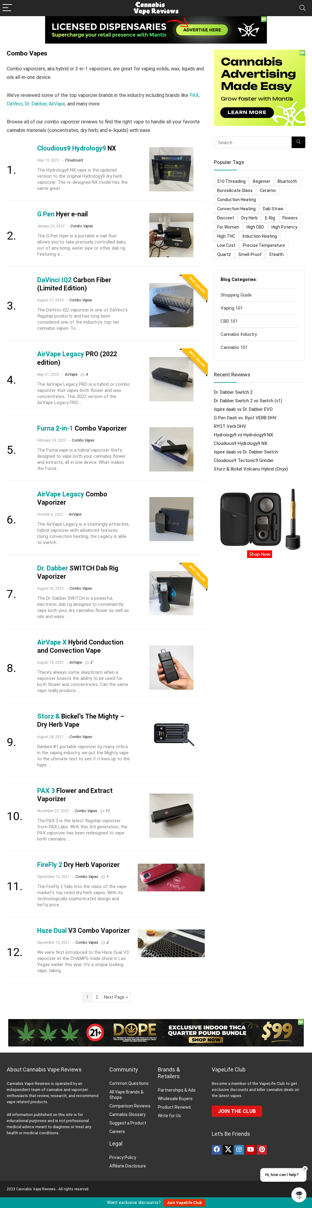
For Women (228, 227)
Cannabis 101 (234, 347)
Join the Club (237, 1111)
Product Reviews (174, 1107)
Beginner (261, 181)
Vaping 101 (232, 308)
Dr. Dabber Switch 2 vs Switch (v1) (248, 400)
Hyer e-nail (62, 214)
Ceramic (268, 190)
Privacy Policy (122, 1157)
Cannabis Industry (239, 334)
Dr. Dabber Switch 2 (233, 392)
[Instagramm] (239, 1150)
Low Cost (226, 245)
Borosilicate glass (235, 190)
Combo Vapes (81, 226)
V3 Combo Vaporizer (83, 930)
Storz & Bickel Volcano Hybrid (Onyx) (251, 469)
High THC (226, 236)
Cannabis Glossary (127, 1114)
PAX (194, 95)
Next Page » (116, 997)
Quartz (224, 254)
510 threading (231, 181)
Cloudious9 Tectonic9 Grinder (244, 460)
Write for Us (169, 1115)
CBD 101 (229, 321)
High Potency (284, 227)
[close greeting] (305, 1168)
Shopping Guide (236, 295)
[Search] (302, 8)
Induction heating (260, 236)
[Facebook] (217, 1150)
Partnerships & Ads (177, 1090)
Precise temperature (264, 245)
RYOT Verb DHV (230, 426)
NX (76, 148)
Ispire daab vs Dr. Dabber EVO (243, 409)
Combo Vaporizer (82, 428)
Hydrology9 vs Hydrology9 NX (243, 435)
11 (108, 811)
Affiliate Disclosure (127, 1166)
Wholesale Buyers (175, 1098)
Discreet (225, 217)
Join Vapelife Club (184, 1202)
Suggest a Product (127, 1123)
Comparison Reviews (130, 1105)
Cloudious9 (74, 160)
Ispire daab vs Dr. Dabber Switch (246, 452)
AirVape (57, 104)
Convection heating (236, 208)
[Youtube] (250, 1150)
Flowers (290, 217)
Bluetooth (287, 181)
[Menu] (7, 8)
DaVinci (15, 104)
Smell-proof (250, 254)
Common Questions (129, 1083)
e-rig (270, 217)
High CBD (255, 227)
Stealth (276, 254)
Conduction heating (236, 199)
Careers (117, 1131)
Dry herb (249, 217)
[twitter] (228, 1150)
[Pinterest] (262, 1150)
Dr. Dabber (36, 104)
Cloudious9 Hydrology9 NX (240, 443)
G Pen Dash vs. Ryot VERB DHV (245, 418)
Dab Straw (273, 208)
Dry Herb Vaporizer (78, 865)
